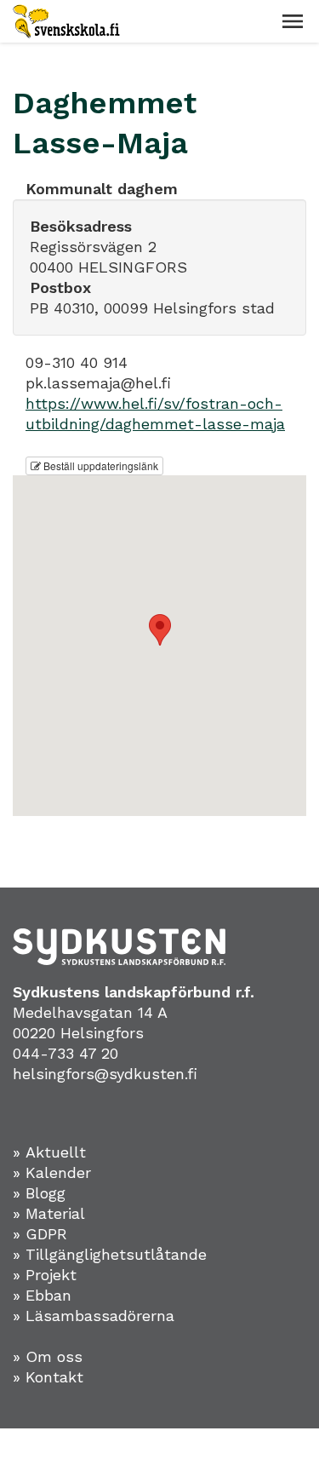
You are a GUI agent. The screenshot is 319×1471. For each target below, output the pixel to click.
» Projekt (45, 1275)
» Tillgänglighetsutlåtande (110, 1254)
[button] (292, 21)
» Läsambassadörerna (93, 1315)
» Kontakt (48, 1377)
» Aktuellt (49, 1152)
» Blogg (39, 1193)
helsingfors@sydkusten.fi (105, 1074)
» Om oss (48, 1356)
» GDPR (40, 1234)
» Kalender (52, 1172)
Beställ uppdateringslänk (99, 465)
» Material (49, 1213)
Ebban (48, 1295)
